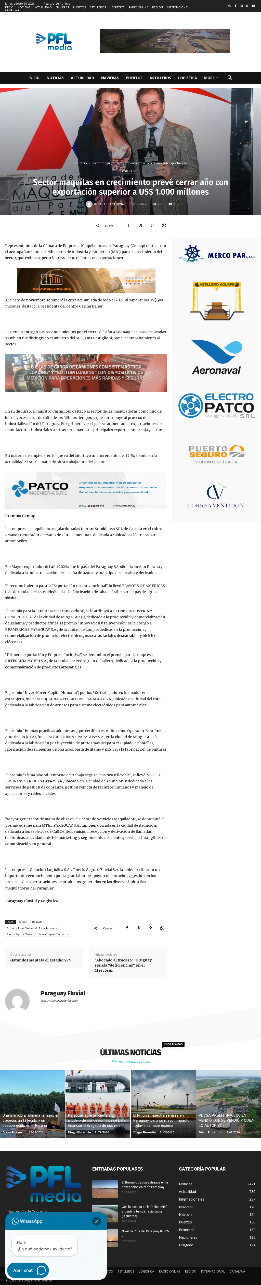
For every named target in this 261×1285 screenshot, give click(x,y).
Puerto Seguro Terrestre (53, 934)
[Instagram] (241, 6)
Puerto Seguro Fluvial (20, 934)
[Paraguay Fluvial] (90, 204)
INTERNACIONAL (213, 1271)
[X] (140, 226)
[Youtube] (253, 6)
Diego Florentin (14, 1132)
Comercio (80, 163)
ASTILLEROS (126, 1271)
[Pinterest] (152, 226)
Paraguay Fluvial (111, 204)
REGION (190, 1271)
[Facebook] (236, 6)
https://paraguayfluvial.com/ (59, 1000)
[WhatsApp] (164, 226)
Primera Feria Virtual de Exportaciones (32, 928)
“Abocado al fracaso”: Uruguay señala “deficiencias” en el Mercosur (123, 965)
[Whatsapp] (230, 6)
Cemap (23, 922)
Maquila (37, 922)
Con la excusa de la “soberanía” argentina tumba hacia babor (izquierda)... (144, 1211)
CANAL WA (237, 1271)
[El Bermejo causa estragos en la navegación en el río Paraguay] (105, 1189)
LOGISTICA (146, 1271)
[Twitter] (247, 6)
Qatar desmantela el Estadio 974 (40, 960)
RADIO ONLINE (169, 1271)
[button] (230, 78)
